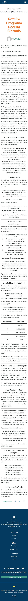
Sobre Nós (14, 556)
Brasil (14, 535)
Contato (14, 560)
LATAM (14, 538)
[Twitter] (15, 501)
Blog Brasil (14, 546)
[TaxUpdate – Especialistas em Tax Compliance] (4, 2)
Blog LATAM (14, 549)
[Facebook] (24, 501)
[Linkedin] (19, 501)
